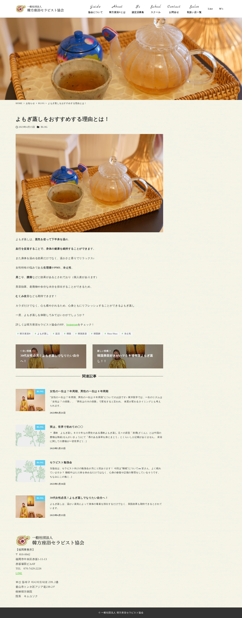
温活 (57, 334)
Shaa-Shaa (112, 334)
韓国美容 (82, 334)
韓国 (68, 334)
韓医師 (96, 334)
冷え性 (127, 334)
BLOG (44, 127)
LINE (19, 573)
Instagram (72, 324)
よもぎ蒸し (43, 334)
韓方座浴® (25, 334)
